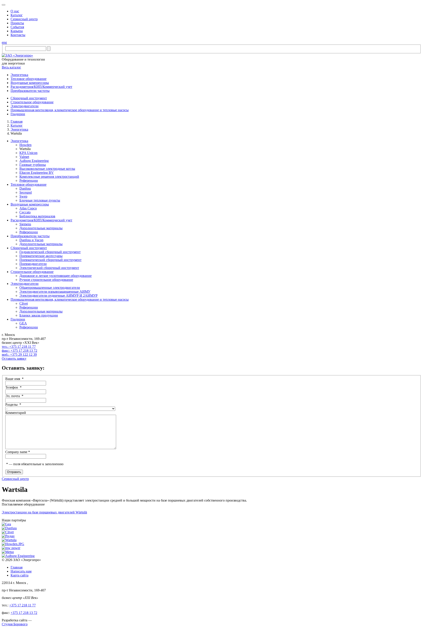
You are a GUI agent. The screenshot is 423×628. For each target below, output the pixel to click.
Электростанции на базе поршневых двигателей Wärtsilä (44, 512)
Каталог (17, 125)
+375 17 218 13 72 (24, 613)
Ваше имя (14, 379)
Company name (17, 452)
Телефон (13, 387)
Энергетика (19, 129)
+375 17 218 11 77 (22, 605)
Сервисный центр (15, 479)
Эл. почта (14, 396)
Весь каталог (11, 67)
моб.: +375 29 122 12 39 (19, 354)
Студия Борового (15, 624)
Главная (16, 121)
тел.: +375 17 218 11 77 (19, 346)
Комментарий (15, 413)
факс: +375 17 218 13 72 (19, 350)
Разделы (13, 404)
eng (4, 42)
